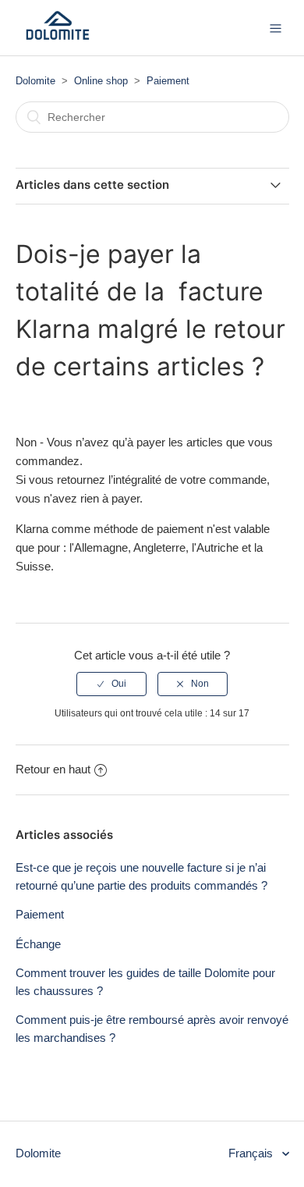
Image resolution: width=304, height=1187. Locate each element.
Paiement (168, 81)
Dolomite (35, 81)
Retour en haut (53, 769)
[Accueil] (58, 35)
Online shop (101, 81)
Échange (38, 944)
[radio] (111, 683)
